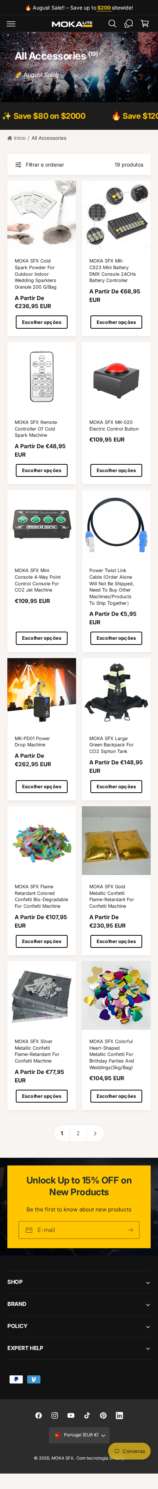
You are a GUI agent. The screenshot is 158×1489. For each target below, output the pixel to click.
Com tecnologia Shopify (100, 1458)
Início (20, 138)
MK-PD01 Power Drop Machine (32, 742)
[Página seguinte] (95, 1133)
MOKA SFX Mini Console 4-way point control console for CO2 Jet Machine (38, 580)
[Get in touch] (129, 23)
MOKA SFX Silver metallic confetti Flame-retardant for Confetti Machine (37, 1051)
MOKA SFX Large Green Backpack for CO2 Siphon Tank (111, 745)
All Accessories (49, 138)
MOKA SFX (62, 1458)
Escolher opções (41, 322)
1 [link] (62, 1133)
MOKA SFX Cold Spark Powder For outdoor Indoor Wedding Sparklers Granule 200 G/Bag (36, 274)
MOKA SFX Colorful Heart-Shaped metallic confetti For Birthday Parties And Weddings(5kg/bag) (111, 1054)
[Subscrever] (131, 1230)
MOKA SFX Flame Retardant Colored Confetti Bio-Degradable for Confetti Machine (41, 896)
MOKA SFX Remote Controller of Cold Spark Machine (36, 428)
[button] (11, 23)
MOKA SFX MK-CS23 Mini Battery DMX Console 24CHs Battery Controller (112, 270)
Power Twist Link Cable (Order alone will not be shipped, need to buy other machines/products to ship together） (111, 587)
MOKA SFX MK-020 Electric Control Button (114, 425)
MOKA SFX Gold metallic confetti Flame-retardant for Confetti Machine (111, 896)
